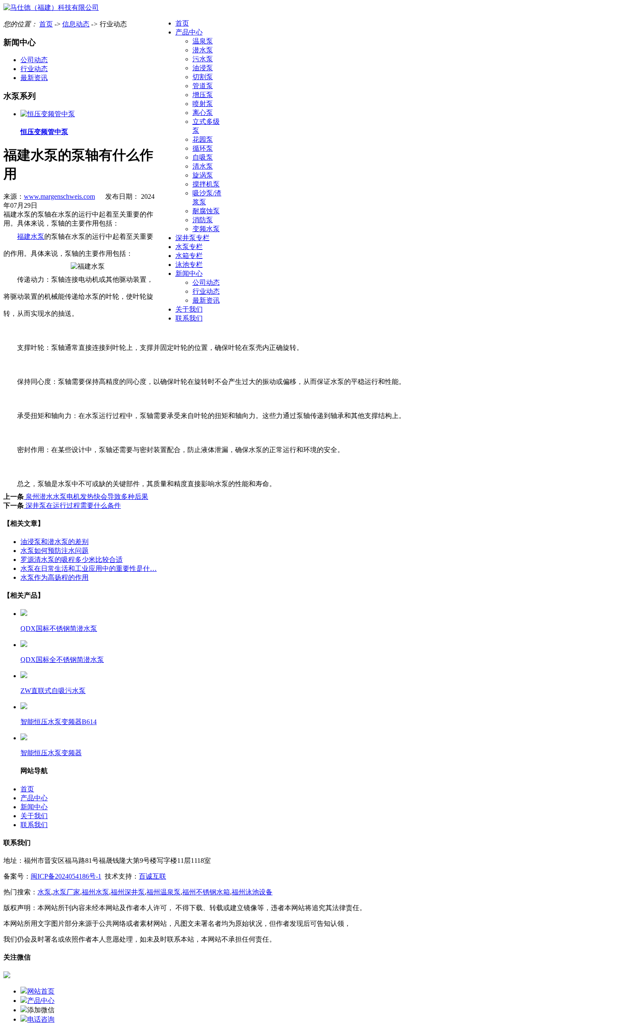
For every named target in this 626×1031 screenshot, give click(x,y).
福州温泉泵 (163, 892)
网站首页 (41, 991)
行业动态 (206, 291)
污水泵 (202, 59)
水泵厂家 (66, 892)
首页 (182, 23)
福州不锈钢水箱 (206, 892)
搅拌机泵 (206, 184)
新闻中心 (189, 273)
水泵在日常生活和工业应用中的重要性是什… (88, 568)
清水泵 (202, 166)
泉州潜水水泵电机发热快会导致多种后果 (86, 496)
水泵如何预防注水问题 (54, 550)
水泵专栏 (189, 246)
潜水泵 (202, 50)
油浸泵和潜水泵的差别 (54, 541)
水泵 (44, 892)
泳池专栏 (189, 264)
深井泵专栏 (192, 237)
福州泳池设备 (252, 892)
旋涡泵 (202, 175)
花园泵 (202, 139)
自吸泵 (202, 157)
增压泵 (202, 94)
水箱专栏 (189, 255)
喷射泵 (202, 103)
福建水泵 (30, 236)
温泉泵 (202, 41)
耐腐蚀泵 (206, 211)
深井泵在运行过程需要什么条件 (72, 505)
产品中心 (189, 32)
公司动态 (206, 282)
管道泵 (202, 85)
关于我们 (189, 309)
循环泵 (202, 148)
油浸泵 (202, 68)
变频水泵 (206, 228)
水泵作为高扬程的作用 (54, 577)
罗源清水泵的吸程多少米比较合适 (71, 559)
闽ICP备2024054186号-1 (66, 876)
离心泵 (202, 112)
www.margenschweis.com (59, 196)
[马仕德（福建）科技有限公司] (51, 7)
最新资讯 (206, 300)
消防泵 (202, 219)
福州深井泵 (128, 892)
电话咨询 (41, 1019)
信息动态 (75, 24)
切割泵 (202, 76)
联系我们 (189, 318)
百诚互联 (152, 876)
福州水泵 (95, 892)
